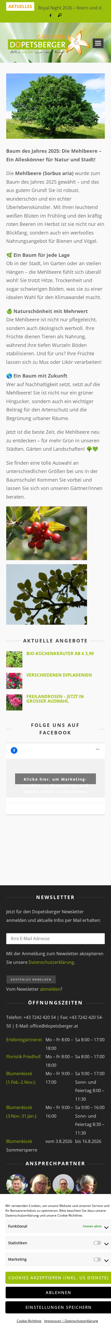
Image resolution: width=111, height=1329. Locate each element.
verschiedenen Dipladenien (59, 675)
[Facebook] (50, 15)
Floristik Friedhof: (23, 1057)
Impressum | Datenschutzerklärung (71, 1321)
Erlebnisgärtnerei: (24, 1040)
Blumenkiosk (19, 1141)
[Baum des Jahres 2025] (55, 105)
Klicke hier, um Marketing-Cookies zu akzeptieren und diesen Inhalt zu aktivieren (55, 780)
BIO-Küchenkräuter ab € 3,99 (60, 653)
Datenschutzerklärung (22, 1215)
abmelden (50, 989)
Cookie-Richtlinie (69, 1215)
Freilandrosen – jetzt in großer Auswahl (55, 699)
